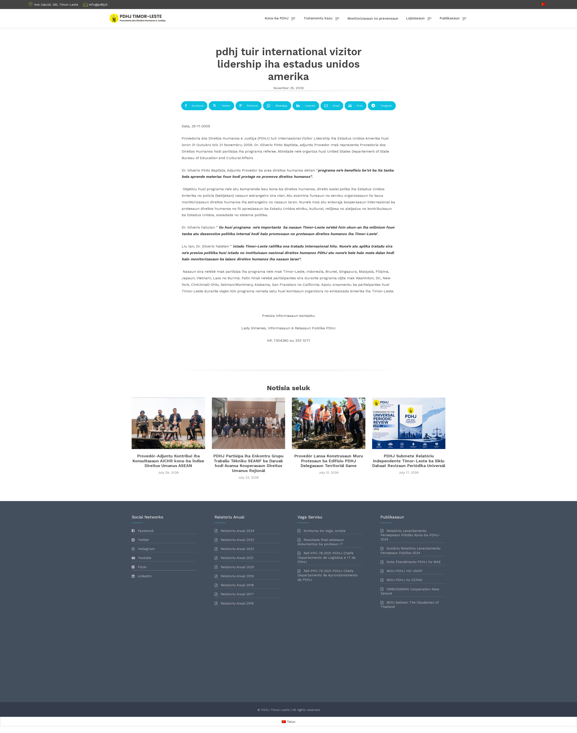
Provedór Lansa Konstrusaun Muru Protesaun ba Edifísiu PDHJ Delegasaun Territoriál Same (328, 461)
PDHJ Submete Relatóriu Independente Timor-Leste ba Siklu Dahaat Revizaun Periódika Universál (408, 461)
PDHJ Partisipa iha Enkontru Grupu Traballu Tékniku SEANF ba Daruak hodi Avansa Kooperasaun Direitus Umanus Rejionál (248, 463)
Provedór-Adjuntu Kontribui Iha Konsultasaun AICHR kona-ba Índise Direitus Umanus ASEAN (168, 461)
